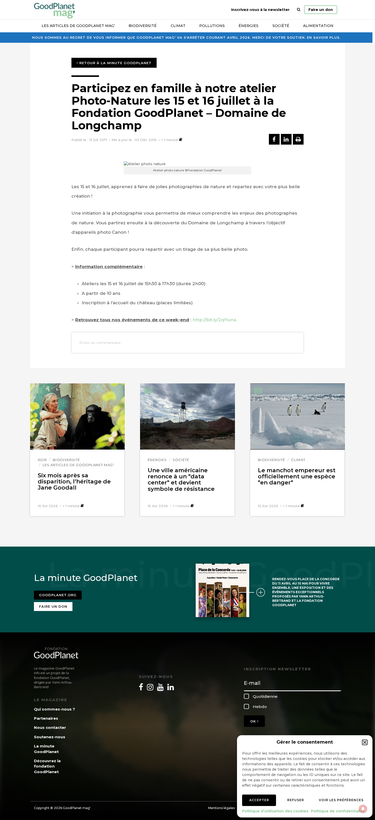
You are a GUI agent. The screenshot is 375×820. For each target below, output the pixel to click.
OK (253, 721)
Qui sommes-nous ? (54, 709)
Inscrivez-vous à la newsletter (260, 9)
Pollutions (212, 25)
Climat (178, 25)
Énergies (248, 25)
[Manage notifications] (363, 809)
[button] (364, 742)
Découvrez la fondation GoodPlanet (47, 766)
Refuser (295, 800)
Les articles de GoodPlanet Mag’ (78, 25)
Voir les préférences (341, 800)
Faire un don (320, 9)
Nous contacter (50, 727)
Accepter (259, 800)
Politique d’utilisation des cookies (275, 811)
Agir (42, 460)
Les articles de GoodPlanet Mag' (78, 465)
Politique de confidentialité (338, 811)
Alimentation (318, 25)
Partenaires (46, 718)
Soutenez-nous (49, 736)
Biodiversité (143, 25)
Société (280, 25)
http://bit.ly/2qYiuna (214, 319)
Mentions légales (221, 808)
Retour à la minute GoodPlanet (115, 63)
